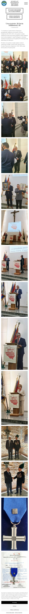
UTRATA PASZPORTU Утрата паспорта (14, 16)
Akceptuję (14, 602)
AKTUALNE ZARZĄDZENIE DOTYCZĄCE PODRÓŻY (14, 10)
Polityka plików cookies (10, 612)
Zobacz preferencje (14, 609)
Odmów (14, 606)
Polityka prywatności (18, 612)
